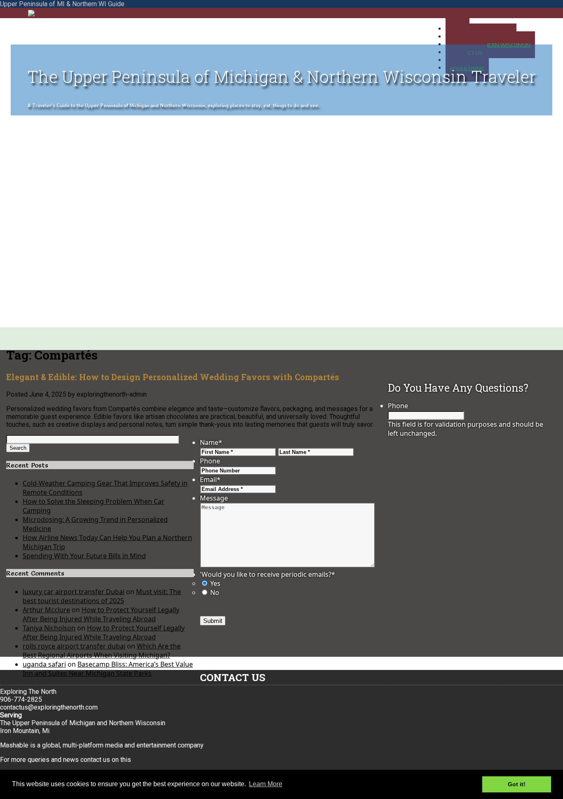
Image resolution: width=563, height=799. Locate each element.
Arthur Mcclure (46, 609)
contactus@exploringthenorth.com (49, 707)
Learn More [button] (265, 783)
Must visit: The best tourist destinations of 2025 (102, 596)
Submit (212, 620)
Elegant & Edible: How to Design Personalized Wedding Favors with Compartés (172, 376)
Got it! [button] (516, 784)
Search (17, 448)
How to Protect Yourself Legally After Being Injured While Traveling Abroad (101, 614)
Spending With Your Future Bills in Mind (84, 555)
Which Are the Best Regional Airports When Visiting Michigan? (102, 651)
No (214, 592)
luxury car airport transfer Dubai (73, 591)
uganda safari (44, 664)
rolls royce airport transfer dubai (74, 646)
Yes (215, 583)
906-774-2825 (21, 699)
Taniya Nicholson (49, 627)
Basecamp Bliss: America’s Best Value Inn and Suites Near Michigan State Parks (108, 669)
